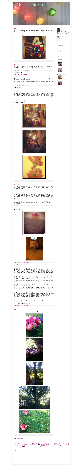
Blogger (48, 461)
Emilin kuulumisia (45, 443)
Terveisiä (17, 184)
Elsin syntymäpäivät (37, 443)
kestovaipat (20, 444)
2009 (59, 50)
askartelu (24, 443)
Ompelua (34, 445)
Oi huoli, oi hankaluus (21, 74)
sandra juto (60, 61)
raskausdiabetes (56, 445)
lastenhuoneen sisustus (45, 444)
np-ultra (26, 445)
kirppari (24, 444)
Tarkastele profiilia (60, 38)
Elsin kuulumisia (30, 443)
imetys (64, 443)
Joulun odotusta (19, 89)
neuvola (21, 445)
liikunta (58, 444)
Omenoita (16, 309)
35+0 (15, 443)
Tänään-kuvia (23, 447)
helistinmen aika (56, 443)
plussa (38, 445)
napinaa (17, 445)
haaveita (51, 443)
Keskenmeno (15, 444)
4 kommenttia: (26, 70)
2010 (59, 49)
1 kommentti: (26, 305)
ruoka (62, 445)
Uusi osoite (17, 28)
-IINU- (59, 55)
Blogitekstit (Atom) (20, 438)
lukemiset (63, 444)
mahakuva (67, 444)
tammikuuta (60, 45)
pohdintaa (43, 445)
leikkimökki (53, 444)
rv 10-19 (66, 445)
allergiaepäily (19, 443)
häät (60, 443)
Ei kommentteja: (26, 262)
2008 (59, 51)
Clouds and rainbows (61, 74)
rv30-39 (21, 446)
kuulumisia (30, 444)
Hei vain (16, 64)
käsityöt (36, 444)
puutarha (50, 445)
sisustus (36, 446)
